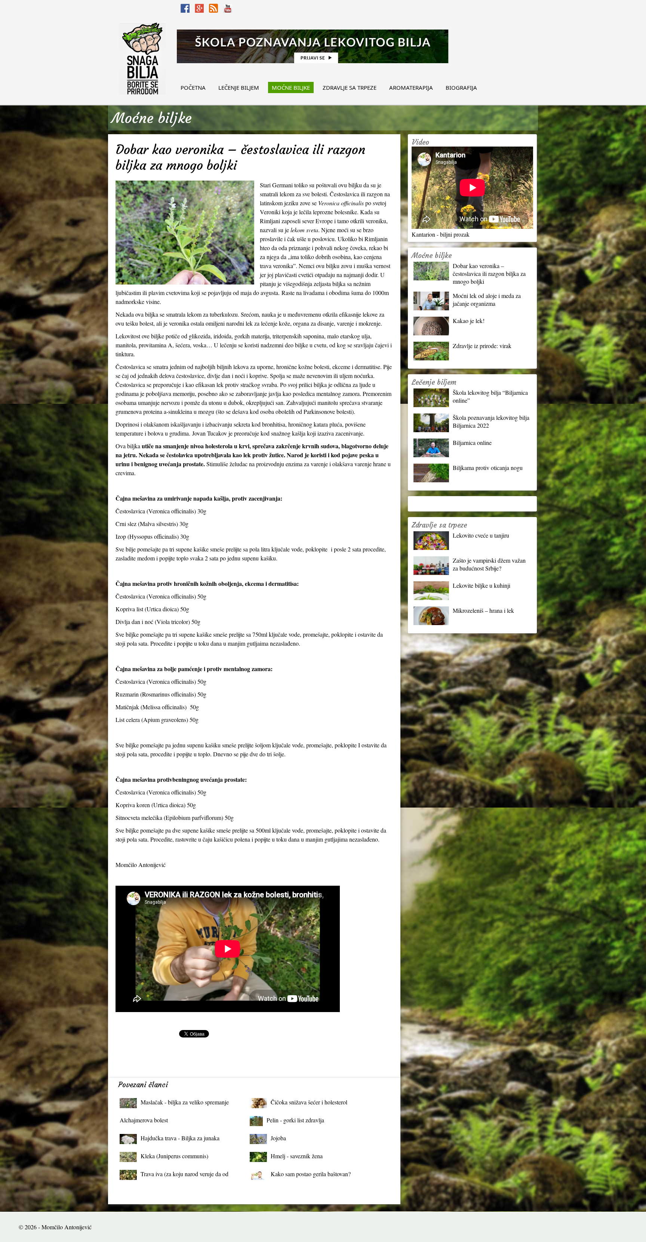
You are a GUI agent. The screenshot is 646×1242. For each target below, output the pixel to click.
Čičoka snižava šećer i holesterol (309, 1102)
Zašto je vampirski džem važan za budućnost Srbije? (489, 564)
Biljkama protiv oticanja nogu (488, 467)
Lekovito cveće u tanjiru (481, 535)
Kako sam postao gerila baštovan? (311, 1174)
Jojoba (278, 1138)
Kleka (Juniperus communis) (174, 1156)
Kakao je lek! (469, 321)
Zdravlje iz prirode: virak (482, 346)
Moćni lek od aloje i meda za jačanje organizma (487, 299)
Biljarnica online (472, 442)
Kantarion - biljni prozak (441, 234)
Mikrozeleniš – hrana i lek (483, 610)
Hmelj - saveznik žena (297, 1156)
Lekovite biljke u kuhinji (481, 585)
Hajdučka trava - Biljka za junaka (180, 1138)
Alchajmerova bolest (144, 1120)
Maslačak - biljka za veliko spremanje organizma (185, 1104)
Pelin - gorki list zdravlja (295, 1120)
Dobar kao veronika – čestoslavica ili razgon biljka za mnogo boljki (489, 273)
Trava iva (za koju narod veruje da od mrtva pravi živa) (184, 1175)
